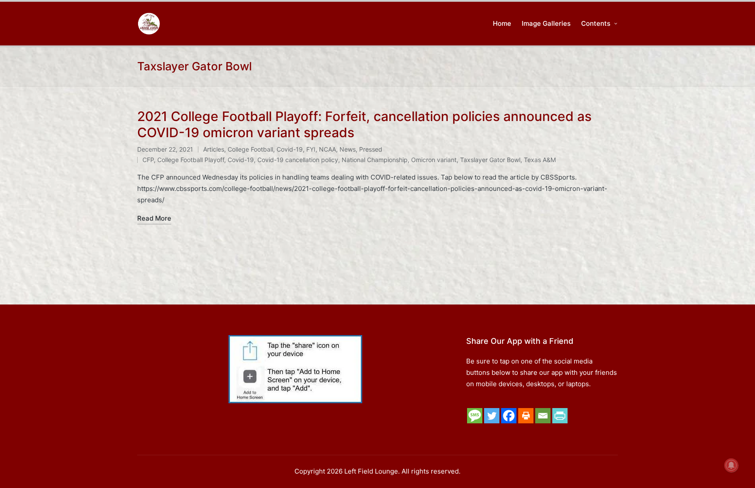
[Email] (543, 415)
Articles (213, 149)
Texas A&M (540, 159)
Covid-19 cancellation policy (297, 159)
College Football (250, 149)
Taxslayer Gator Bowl (490, 159)
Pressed (370, 149)
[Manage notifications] (731, 465)
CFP (148, 159)
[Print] (525, 415)
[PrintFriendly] (560, 415)
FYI (310, 149)
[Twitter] (491, 415)
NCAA (327, 149)
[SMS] (474, 415)
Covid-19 (290, 149)
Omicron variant (434, 159)
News (347, 149)
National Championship (375, 159)
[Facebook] (508, 415)
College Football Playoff (190, 159)
